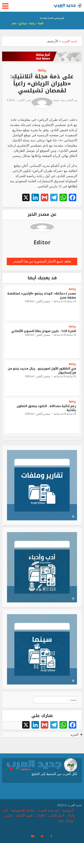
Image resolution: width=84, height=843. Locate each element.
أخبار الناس (56, 815)
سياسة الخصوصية (23, 810)
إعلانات (41, 815)
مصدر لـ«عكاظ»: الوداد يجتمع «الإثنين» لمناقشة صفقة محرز (41, 295)
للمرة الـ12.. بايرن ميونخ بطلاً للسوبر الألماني (43, 331)
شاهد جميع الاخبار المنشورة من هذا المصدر (42, 261)
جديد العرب (69, 41)
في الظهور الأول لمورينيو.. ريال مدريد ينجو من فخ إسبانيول (42, 370)
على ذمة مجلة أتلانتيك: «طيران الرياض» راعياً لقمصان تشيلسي (42, 83)
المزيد (74, 734)
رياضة (42, 70)
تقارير (8, 815)
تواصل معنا (66, 820)
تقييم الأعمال (24, 815)
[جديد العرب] (68, 5)
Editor (11, 100)
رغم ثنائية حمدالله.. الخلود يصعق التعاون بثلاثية (46, 408)
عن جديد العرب (48, 810)
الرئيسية (68, 810)
